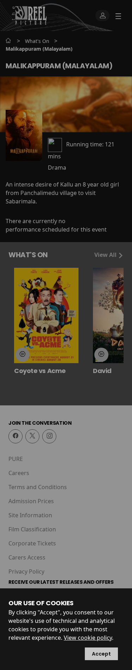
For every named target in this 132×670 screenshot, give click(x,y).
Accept (101, 653)
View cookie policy (88, 637)
